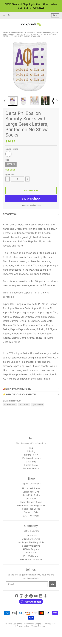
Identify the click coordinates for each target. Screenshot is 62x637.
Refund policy (50, 624)
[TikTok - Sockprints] (26, 596)
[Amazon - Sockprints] (45, 596)
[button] (12, 101)
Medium (11, 164)
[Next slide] (57, 101)
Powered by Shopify (32, 624)
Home (5, 33)
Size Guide (10, 170)
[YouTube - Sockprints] (36, 596)
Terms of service (38, 626)
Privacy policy (23, 626)
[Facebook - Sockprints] (16, 596)
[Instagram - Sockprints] (21, 596)
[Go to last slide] (5, 101)
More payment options (31, 205)
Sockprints (17, 624)
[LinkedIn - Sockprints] (40, 596)
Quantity (9, 175)
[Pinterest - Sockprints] (31, 596)
